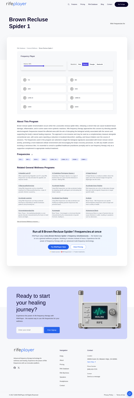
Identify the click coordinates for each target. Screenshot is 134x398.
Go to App (121, 4)
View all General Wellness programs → (28, 221)
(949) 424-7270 (92, 369)
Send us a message (93, 376)
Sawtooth (100, 64)
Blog (102, 4)
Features (74, 4)
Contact (109, 4)
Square (85, 64)
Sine (79, 64)
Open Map (90, 362)
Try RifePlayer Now (58, 247)
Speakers (63, 377)
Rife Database (93, 4)
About (62, 360)
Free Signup (51, 330)
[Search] (68, 4)
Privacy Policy (108, 395)
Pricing (82, 4)
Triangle (92, 64)
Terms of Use (120, 395)
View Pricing (78, 247)
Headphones (64, 381)
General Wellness (32, 48)
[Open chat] (129, 393)
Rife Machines (64, 373)
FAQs (61, 356)
